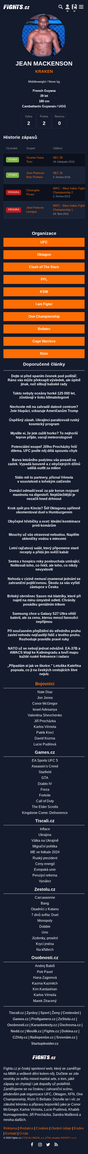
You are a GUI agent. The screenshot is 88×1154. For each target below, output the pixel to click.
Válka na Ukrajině (45, 840)
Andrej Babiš (45, 966)
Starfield (45, 772)
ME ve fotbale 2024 (45, 852)
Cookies (42, 1128)
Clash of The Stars (44, 267)
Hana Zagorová (45, 977)
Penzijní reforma (44, 875)
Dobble (44, 926)
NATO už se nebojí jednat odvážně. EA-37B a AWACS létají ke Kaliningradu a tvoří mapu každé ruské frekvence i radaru (44, 652)
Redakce (26, 1128)
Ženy (56, 1013)
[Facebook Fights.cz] (32, 1144)
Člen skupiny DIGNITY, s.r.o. (62, 1137)
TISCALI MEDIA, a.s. (34, 1137)
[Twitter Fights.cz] (48, 1144)
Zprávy (32, 1013)
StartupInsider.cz (45, 1043)
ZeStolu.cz (66, 1019)
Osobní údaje (61, 1128)
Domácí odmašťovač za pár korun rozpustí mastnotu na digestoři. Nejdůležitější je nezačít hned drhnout (44, 495)
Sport (44, 1013)
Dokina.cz (70, 1031)
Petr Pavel (45, 972)
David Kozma (45, 738)
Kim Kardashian (45, 989)
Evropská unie (45, 869)
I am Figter (44, 304)
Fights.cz (51, 1031)
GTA (44, 778)
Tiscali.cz (16, 1013)
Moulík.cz (34, 1031)
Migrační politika (44, 846)
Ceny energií (45, 864)
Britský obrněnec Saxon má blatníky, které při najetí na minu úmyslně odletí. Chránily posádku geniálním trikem (44, 600)
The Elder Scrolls (45, 807)
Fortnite (45, 795)
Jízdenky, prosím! (45, 938)
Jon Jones (45, 698)
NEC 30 (58, 157)
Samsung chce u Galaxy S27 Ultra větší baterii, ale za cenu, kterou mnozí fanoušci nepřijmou (44, 618)
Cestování (71, 1013)
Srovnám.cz (65, 1037)
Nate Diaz (45, 692)
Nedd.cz (17, 1031)
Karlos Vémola (45, 727)
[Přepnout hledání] (60, 7)
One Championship (44, 316)
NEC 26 (58, 173)
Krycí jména (45, 944)
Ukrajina (44, 835)
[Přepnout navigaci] (67, 7)
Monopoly (44, 920)
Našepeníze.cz (42, 1037)
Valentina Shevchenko (45, 715)
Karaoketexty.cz (44, 1025)
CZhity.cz (20, 1037)
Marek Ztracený (45, 1001)
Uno (45, 932)
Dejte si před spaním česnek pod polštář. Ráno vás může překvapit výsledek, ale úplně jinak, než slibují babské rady (44, 380)
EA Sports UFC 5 (45, 760)
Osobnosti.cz (18, 1025)
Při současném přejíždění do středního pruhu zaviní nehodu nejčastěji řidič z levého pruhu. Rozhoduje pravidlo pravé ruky (44, 635)
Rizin (44, 353)
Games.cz (21, 1019)
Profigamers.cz (43, 1019)
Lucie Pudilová (45, 744)
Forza (45, 789)
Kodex (79, 1128)
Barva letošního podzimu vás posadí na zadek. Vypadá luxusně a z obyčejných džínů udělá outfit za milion (44, 464)
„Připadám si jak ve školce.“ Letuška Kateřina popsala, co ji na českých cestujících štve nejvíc (44, 670)
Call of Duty (45, 801)
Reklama (10, 1128)
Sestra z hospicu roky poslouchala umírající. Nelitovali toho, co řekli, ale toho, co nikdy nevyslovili (44, 565)
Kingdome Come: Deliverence (45, 813)
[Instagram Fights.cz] (40, 1144)
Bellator (44, 329)
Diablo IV (45, 784)
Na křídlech (45, 949)
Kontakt (11, 1133)
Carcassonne (45, 897)
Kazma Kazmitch (45, 983)
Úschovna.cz (70, 1025)
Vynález (45, 881)
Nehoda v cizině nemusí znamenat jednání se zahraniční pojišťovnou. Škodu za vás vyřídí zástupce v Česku (44, 583)
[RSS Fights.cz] (56, 1144)
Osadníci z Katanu (45, 909)
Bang (45, 903)
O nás (23, 1133)
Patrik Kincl (45, 732)
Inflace (45, 829)
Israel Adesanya (45, 709)
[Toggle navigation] (81, 7)
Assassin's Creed (45, 766)
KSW (44, 292)
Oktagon (44, 254)
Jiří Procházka (45, 721)
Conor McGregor (44, 703)
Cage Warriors (44, 341)
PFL (44, 279)
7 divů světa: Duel (45, 915)
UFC (44, 242)
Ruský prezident (45, 858)
